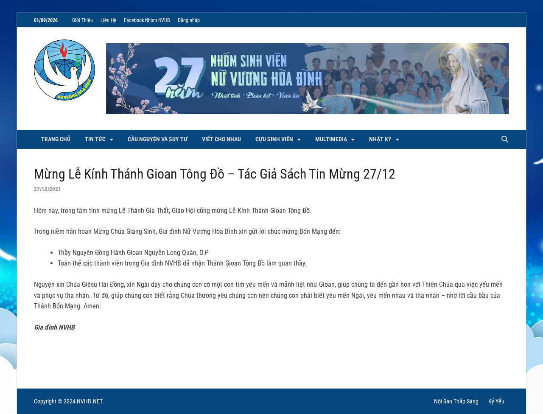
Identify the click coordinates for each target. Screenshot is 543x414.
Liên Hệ (108, 20)
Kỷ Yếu (496, 401)
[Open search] (504, 140)
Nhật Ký (380, 139)
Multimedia (331, 139)
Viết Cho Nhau (221, 139)
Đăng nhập (189, 20)
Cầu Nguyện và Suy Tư (158, 139)
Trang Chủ (55, 139)
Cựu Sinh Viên (274, 139)
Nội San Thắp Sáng (456, 401)
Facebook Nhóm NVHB (147, 20)
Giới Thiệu (82, 20)
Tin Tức (95, 139)
